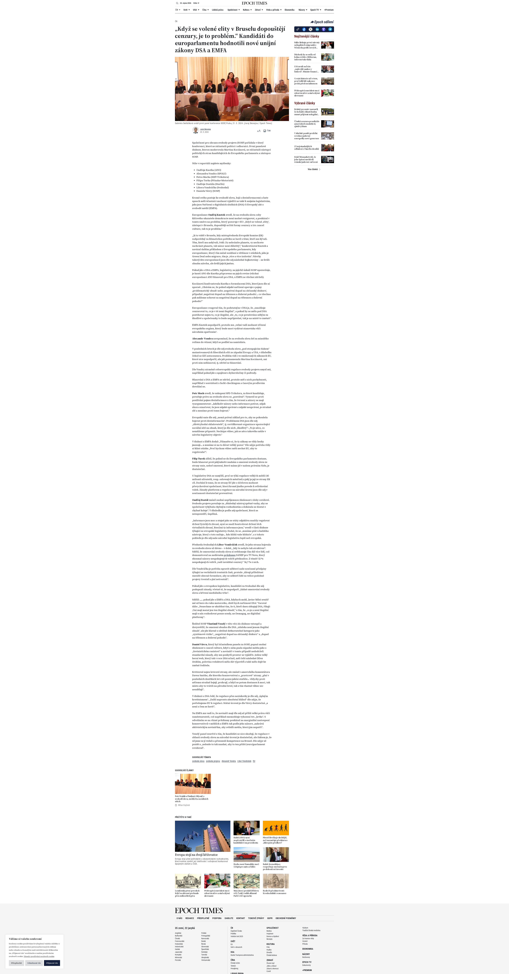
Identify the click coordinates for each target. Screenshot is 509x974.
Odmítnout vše (34, 963)
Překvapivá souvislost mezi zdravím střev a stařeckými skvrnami (217, 893)
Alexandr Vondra (229, 761)
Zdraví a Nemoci (272, 969)
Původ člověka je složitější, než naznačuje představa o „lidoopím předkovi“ (275, 840)
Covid (269, 971)
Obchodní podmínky (286, 918)
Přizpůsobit (16, 963)
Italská (177, 949)
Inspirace (270, 934)
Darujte (229, 918)
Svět (185, 9)
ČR (176, 9)
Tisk (269, 130)
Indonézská (179, 947)
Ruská (203, 941)
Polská (203, 933)
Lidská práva (217, 9)
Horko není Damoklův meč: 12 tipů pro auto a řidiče (246, 865)
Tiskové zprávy (256, 918)
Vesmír (305, 941)
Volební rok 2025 (237, 936)
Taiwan (233, 966)
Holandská (179, 944)
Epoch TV (314, 9)
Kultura (246, 9)
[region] (34, 952)
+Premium (329, 9)
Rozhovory (306, 957)
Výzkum (305, 928)
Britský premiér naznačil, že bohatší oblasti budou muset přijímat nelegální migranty (306, 112)
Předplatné (203, 918)
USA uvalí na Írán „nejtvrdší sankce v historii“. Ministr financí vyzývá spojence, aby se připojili (305, 69)
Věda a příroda (272, 9)
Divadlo (269, 952)
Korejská (178, 955)
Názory (302, 9)
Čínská (177, 938)
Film (268, 947)
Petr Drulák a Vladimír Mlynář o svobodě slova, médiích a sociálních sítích (191, 799)
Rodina (269, 931)
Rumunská (205, 938)
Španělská (205, 949)
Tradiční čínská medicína (311, 930)
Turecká (204, 955)
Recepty (269, 939)
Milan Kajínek (184, 805)
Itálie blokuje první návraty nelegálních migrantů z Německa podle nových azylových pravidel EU (306, 45)
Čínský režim (235, 963)
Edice (195, 3)
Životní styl (270, 963)
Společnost (232, 9)
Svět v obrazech (236, 947)
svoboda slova (198, 761)
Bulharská (178, 936)
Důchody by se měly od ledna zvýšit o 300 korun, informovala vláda (305, 57)
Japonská (178, 952)
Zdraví (258, 9)
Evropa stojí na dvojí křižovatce (196, 855)
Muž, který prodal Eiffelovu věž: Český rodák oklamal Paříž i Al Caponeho (246, 893)
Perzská (178, 960)
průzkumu (230, 555)
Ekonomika (289, 9)
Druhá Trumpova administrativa (242, 955)
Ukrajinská (205, 957)
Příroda (305, 944)
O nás (179, 918)
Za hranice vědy (308, 938)
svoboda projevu (213, 761)
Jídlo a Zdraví (271, 966)
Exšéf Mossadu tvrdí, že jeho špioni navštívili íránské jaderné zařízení (306, 159)
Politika (233, 934)
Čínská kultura (272, 955)
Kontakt (240, 918)
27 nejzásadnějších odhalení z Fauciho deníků (306, 147)
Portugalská (205, 936)
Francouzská (179, 941)
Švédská (204, 952)
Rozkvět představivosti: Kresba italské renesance (274, 891)
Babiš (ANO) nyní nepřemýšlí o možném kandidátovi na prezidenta (246, 840)
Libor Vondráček (244, 761)
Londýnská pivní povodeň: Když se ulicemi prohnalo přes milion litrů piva (187, 893)
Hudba (269, 950)
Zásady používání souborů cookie (39, 956)
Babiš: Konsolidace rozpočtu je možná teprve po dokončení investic (275, 867)
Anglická (178, 933)
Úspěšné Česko (236, 931)
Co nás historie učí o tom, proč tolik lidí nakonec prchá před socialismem (306, 81)
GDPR (269, 918)
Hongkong (234, 968)
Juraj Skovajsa (205, 129)
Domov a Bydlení (273, 936)
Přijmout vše (52, 963)
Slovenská (205, 947)
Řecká (203, 944)
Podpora (216, 918)
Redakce (189, 918)
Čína (204, 9)
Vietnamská (205, 960)
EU (254, 761)
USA (195, 9)
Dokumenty (306, 965)
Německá (178, 957)
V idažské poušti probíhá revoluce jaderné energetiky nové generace (306, 136)
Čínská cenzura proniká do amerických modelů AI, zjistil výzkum (306, 124)
